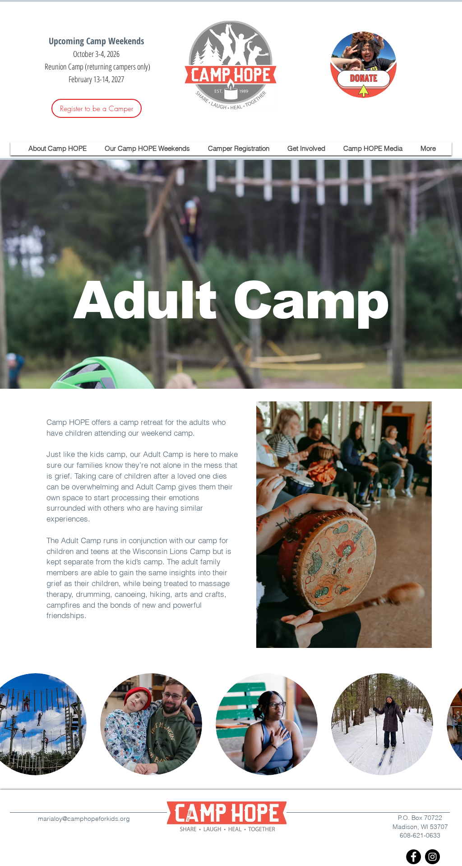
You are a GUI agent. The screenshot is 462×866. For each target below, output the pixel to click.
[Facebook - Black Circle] (413, 856)
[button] (58, 148)
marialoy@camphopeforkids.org (84, 819)
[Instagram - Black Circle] (432, 856)
